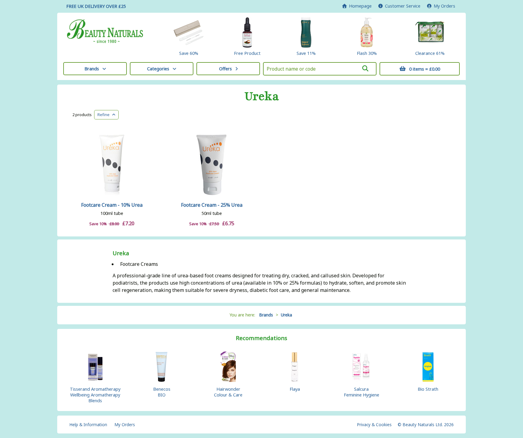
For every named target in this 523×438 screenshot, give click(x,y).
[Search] (365, 68)
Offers (225, 69)
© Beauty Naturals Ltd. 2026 (426, 424)
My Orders (443, 6)
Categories (158, 69)
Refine (104, 114)
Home (359, 6)
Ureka (261, 96)
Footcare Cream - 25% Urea (211, 205)
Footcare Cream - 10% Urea (112, 205)
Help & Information (88, 424)
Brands (91, 69)
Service (402, 6)
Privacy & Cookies (374, 424)
